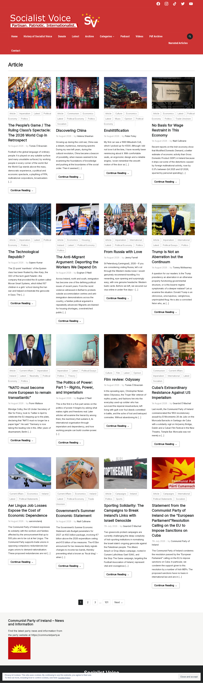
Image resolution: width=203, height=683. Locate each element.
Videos (139, 36)
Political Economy (75, 118)
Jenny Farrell (131, 257)
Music (118, 118)
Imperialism (24, 113)
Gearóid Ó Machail (182, 403)
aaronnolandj (35, 521)
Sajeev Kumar (36, 262)
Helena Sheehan (85, 136)
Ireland (60, 245)
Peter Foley (130, 136)
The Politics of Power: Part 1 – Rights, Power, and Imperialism (75, 387)
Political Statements (28, 499)
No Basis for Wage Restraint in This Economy (167, 130)
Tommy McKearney (182, 267)
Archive (89, 36)
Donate (62, 36)
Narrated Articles (178, 43)
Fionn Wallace (36, 403)
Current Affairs (26, 370)
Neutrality (34, 376)
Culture (118, 113)
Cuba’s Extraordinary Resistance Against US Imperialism (171, 392)
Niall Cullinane (179, 141)
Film (118, 373)
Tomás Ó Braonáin (38, 146)
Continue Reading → (22, 190)
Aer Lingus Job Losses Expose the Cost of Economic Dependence (27, 510)
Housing (86, 240)
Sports (119, 499)
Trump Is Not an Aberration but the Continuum (167, 257)
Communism (73, 113)
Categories (106, 36)
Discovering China (71, 130)
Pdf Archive (155, 36)
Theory (71, 376)
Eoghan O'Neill (84, 272)
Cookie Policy (64, 678)
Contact (15, 50)
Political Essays (170, 245)
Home (14, 36)
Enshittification (116, 130)
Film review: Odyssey (122, 379)
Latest (75, 36)
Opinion (128, 118)
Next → (118, 602)
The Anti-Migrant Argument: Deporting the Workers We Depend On (77, 262)
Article (13, 113)
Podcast (125, 36)
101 (106, 602)
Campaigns (120, 493)
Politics (24, 118)
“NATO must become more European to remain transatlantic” (29, 392)
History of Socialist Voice (38, 36)
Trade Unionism (183, 118)
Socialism (61, 124)
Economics (88, 113)
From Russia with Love (123, 252)
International (136, 240)
